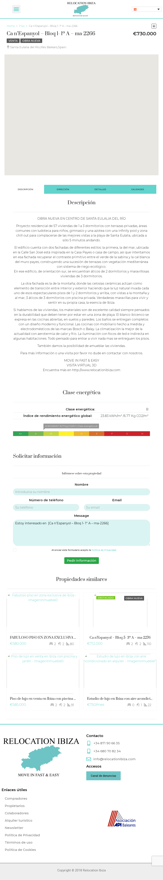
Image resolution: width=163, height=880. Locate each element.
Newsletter (14, 828)
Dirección (63, 189)
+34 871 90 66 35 (106, 743)
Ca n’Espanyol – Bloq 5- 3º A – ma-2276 (120, 638)
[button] (16, 9)
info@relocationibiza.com (114, 759)
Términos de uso (18, 842)
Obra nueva (31, 40)
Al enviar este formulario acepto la (84, 550)
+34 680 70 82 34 (107, 751)
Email (117, 500)
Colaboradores (17, 813)
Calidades (137, 189)
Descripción (25, 189)
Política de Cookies (20, 850)
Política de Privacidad (104, 550)
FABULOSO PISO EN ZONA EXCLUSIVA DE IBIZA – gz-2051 (57, 638)
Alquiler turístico (18, 820)
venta (13, 40)
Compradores (16, 798)
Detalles (100, 189)
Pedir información (81, 560)
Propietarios (15, 806)
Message (81, 516)
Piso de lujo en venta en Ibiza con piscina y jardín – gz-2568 (56, 699)
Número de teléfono (46, 500)
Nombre (81, 484)
